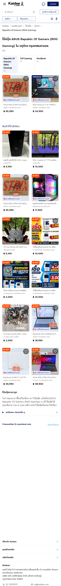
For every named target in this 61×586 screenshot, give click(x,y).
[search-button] (34, 12)
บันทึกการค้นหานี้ (49, 11)
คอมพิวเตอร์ (17, 26)
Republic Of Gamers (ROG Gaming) (19, 30)
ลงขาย (53, 4)
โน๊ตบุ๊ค (28, 26)
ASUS (37, 26)
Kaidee (5, 26)
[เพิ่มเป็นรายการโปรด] (26, 78)
